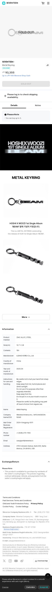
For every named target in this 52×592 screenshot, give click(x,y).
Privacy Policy (37, 504)
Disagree (5, 587)
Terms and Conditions (11, 497)
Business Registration (11, 529)
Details (14, 105)
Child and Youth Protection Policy (16, 504)
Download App (43, 561)
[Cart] (43, 3)
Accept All (44, 587)
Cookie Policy (8, 507)
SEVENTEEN (7, 62)
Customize (30, 587)
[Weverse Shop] (3, 3)
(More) (26, 581)
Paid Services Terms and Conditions (17, 500)
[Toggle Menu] (48, 3)
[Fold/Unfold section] (26, 329)
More (24, 317)
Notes (38, 105)
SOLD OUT (26, 84)
